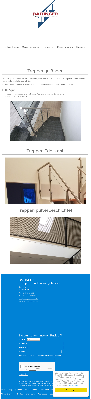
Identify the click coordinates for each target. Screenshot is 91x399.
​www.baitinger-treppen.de (28, 301)
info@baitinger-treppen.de (28, 299)
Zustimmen (71, 390)
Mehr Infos (74, 385)
